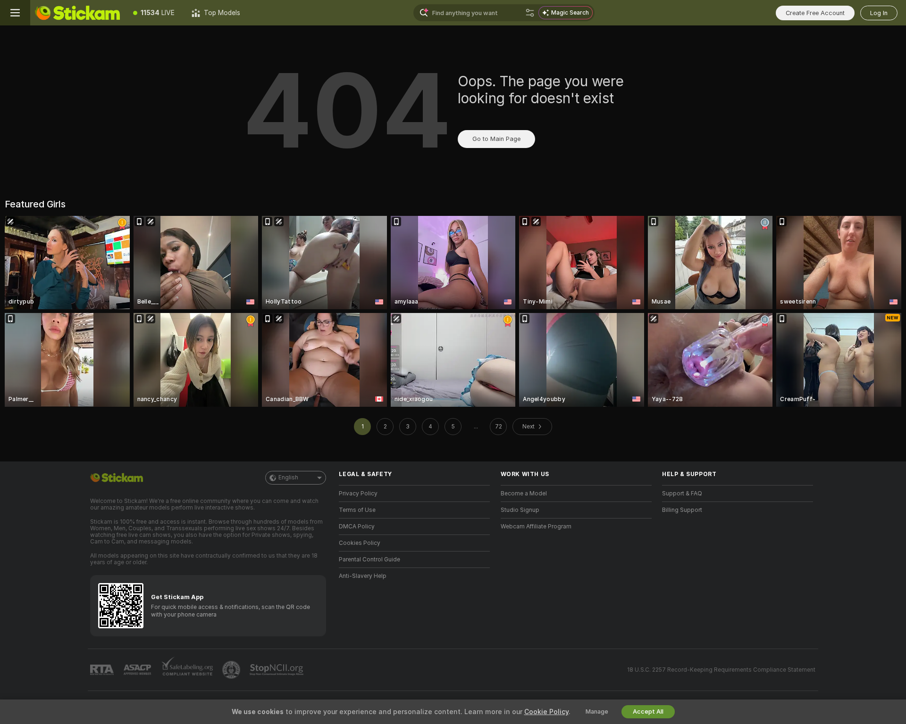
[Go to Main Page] (77, 12)
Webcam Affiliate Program (536, 526)
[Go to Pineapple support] (232, 670)
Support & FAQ (682, 493)
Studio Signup (520, 510)
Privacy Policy (358, 493)
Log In (879, 12)
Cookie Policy (546, 712)
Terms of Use (357, 510)
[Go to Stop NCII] (277, 669)
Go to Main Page (496, 138)
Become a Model (524, 493)
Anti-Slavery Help (362, 576)
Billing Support (682, 510)
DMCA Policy (357, 526)
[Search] (530, 12)
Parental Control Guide (369, 559)
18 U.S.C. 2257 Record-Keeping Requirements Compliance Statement (721, 669)
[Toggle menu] (15, 12)
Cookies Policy (359, 543)
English (288, 477)
